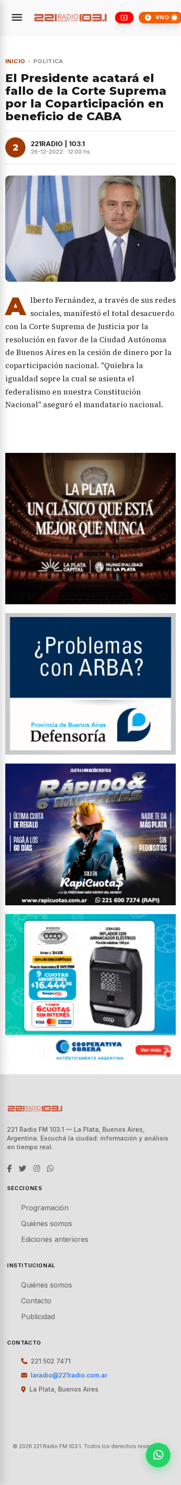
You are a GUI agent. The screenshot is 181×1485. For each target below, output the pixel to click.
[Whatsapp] (158, 1455)
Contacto (36, 1300)
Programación (45, 1207)
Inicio (15, 61)
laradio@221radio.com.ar (69, 1375)
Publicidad (38, 1316)
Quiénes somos (46, 1223)
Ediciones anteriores (54, 1239)
